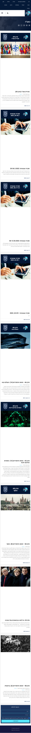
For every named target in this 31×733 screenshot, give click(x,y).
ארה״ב (14, 1)
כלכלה (8, 1)
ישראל (23, 5)
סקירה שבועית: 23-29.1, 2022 (20, 313)
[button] (8, 13)
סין (29, 1)
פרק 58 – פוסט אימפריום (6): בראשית (17, 686)
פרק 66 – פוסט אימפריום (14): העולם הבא (16, 382)
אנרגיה (28, 8)
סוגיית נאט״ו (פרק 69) (22, 92)
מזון (3, 1)
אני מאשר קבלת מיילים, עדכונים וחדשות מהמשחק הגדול (15, 718)
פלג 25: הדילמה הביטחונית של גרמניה (17, 620)
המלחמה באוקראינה (21, 1)
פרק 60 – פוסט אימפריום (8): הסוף (18, 544)
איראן (11, 5)
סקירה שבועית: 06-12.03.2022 (19, 241)
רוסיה (28, 5)
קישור (20, 94)
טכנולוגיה (17, 5)
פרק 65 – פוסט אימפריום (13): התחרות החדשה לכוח (17, 462)
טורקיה (5, 5)
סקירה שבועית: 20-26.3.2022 (20, 168)
